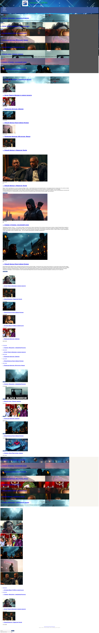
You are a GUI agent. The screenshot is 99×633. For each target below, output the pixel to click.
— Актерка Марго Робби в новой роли (13, 33)
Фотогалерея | (47, 627)
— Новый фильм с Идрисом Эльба (12, 47)
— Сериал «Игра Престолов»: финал (13, 453)
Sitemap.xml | (54, 627)
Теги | (51, 627)
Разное (58, 627)
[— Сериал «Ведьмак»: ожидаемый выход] (34, 514)
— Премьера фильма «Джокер (13, 109)
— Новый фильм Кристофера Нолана (13, 69)
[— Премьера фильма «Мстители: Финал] (36, 129)
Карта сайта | (41, 627)
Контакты (5, 10)
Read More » (5, 193)
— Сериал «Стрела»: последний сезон (13, 62)
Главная (4, 7)
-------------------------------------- (49, 626)
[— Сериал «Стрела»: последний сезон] (36, 207)
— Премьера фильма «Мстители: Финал (14, 40)
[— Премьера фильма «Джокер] (36, 101)
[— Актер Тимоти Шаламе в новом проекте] (36, 87)
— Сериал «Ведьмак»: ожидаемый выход (14, 18)
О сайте (4, 8)
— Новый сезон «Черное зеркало (11, 54)
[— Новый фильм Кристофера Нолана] (36, 115)
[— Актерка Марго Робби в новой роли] (36, 319)
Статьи (4, 9)
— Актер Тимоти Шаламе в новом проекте (15, 26)
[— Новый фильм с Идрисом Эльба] (36, 142)
